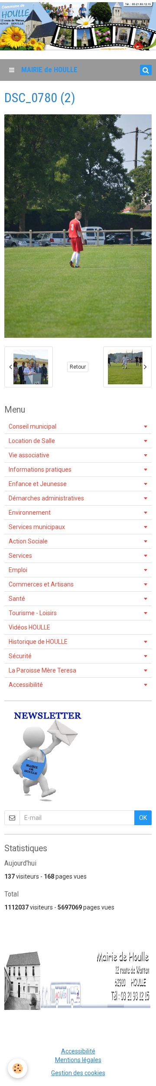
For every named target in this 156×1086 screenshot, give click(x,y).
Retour (78, 367)
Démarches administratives (46, 498)
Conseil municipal (32, 426)
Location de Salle (32, 440)
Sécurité (20, 656)
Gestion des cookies (78, 1072)
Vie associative (29, 455)
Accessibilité (26, 684)
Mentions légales (78, 1059)
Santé (17, 598)
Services (20, 555)
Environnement (30, 512)
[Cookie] (17, 1068)
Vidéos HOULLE (29, 627)
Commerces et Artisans (41, 584)
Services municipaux (37, 526)
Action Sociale (28, 541)
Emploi (18, 569)
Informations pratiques (40, 469)
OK (143, 817)
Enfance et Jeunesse (38, 483)
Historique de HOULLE (38, 641)
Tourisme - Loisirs (33, 613)
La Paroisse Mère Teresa (42, 670)
